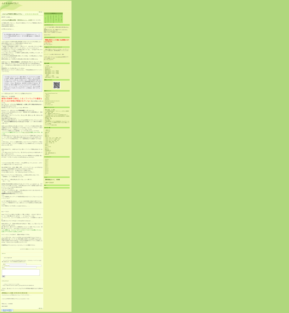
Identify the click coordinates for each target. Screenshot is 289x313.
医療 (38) (47, 132)
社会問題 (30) (48, 150)
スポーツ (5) (47, 151)
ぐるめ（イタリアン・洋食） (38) (52, 139)
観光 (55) (47, 149)
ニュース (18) (48, 146)
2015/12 (46, 168)
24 (53, 20)
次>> (42, 12)
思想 (27, 249)
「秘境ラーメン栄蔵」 (50, 76)
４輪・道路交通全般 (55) (50, 153)
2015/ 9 (46, 172)
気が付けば (47, 68)
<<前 (39, 12)
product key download (49, 102)
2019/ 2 (46, 160)
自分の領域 (47, 120)
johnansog (47, 99)
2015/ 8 (46, 173)
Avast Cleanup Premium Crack (51, 93)
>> (55, 13)
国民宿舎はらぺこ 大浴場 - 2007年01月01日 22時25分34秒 (14, 293)
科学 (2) (46, 147)
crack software (48, 103)
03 (53, 16)
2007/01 (53, 13)
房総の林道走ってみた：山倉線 (52, 72)
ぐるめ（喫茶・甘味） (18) (51, 141)
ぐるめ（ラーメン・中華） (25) (52, 140)
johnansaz (47, 98)
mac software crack (49, 104)
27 (61, 20)
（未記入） (47, 94)
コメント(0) (31, 249)
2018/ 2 (46, 161)
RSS (45, 185)
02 (50, 16)
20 (61, 19)
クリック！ (46, 54)
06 (61, 16)
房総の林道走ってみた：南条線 (52, 70)
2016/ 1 (46, 167)
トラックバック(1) (39, 249)
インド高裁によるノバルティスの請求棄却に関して (56, 114)
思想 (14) (47, 136)
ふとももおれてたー (10, 3)
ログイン (46, 187)
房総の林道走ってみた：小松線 (52, 73)
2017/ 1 (46, 163)
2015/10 (46, 170)
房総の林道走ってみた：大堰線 (52, 77)
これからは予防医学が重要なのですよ (12, 14)
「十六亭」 (47, 65)
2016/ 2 (46, 165)
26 (58, 20)
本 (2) (46, 134)
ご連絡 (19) (47, 130)
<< (50, 13)
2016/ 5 (46, 164)
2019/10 (46, 159)
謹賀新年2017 (48, 69)
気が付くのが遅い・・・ (50, 67)
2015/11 (46, 169)
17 (53, 19)
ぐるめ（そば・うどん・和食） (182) (53, 137)
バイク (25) (47, 131)
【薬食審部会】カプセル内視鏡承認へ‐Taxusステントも (57, 121)
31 (53, 22)
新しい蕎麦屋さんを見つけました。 (53, 113)
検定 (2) (46, 144)
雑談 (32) (47, 135)
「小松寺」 (47, 74)
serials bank (47, 95)
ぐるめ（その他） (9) (49, 142)
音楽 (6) (46, 145)
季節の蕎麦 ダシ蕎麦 (50, 109)
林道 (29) (47, 154)
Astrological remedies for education (52, 100)
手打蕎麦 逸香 (48, 118)
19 (58, 19)
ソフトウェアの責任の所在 (51, 125)
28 (45, 22)
